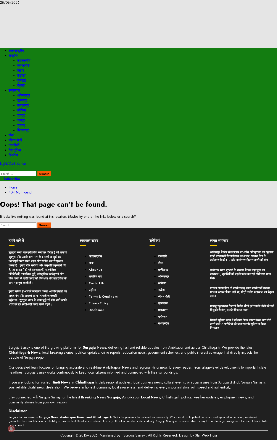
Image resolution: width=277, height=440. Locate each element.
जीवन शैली (15, 140)
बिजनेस (13, 155)
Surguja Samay (135, 435)
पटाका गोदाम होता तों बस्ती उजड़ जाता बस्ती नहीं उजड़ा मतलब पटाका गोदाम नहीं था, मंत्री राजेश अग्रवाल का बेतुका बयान (242, 292)
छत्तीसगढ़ (14, 90)
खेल (11, 135)
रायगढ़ (21, 125)
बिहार (20, 70)
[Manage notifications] (11, 428)
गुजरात (21, 80)
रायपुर (21, 115)
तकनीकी (14, 145)
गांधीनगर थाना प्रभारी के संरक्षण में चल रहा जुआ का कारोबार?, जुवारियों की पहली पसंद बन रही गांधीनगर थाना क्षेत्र (240, 274)
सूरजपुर (22, 100)
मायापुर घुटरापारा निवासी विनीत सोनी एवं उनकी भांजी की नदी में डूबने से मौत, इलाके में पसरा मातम (242, 308)
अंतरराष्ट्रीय (16, 50)
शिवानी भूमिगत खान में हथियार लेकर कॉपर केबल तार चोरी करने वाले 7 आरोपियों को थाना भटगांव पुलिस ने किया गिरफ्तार (240, 324)
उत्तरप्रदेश (23, 60)
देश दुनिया (15, 150)
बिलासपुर (23, 130)
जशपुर (21, 120)
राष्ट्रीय (13, 55)
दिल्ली (21, 85)
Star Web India (206, 435)
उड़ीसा (21, 75)
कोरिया (21, 110)
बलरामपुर (23, 105)
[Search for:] (18, 173)
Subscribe (11, 178)
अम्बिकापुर (23, 95)
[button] (1, 168)
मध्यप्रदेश (23, 65)
